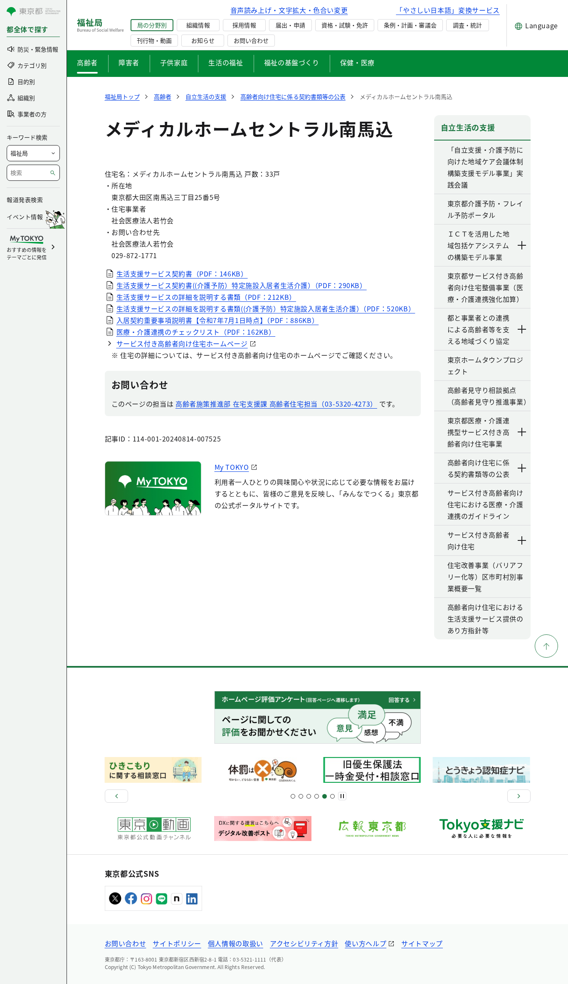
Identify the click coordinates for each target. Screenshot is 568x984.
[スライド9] (308, 796)
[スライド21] (332, 796)
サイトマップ (422, 943)
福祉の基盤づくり (291, 62)
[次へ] (519, 796)
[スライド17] (324, 796)
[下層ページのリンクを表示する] (522, 245)
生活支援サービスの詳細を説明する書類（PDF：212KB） (206, 297)
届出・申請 (290, 25)
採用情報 (244, 25)
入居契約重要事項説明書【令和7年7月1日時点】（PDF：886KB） (217, 320)
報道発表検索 (25, 199)
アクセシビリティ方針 (304, 943)
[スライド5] (301, 796)
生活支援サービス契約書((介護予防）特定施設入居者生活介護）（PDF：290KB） (241, 285)
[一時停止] (342, 796)
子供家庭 (174, 62)
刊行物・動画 (154, 40)
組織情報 (198, 25)
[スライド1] (293, 796)
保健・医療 (357, 62)
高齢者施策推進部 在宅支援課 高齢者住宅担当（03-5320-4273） (276, 404)
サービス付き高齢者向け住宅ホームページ (182, 343)
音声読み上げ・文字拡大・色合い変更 (289, 10)
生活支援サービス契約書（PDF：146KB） (182, 274)
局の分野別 (151, 25)
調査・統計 (467, 25)
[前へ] (116, 796)
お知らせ (203, 40)
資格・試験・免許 (344, 25)
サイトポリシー (177, 943)
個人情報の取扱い (235, 943)
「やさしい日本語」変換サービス (448, 10)
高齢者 (87, 62)
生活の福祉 (225, 62)
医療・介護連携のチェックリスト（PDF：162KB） (196, 332)
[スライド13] (316, 796)
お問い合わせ (251, 40)
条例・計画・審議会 (410, 25)
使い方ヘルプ (365, 943)
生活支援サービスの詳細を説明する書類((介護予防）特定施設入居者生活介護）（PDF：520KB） (265, 308)
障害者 (129, 62)
